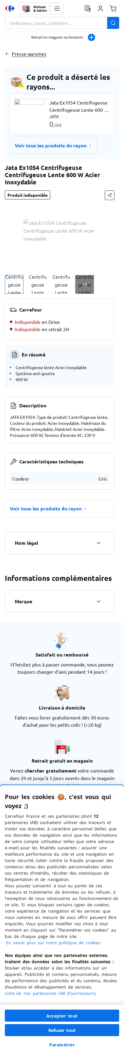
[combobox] (62, 23)
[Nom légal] (98, 543)
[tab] (14, 284)
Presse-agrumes (29, 54)
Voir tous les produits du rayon (50, 145)
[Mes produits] (87, 8)
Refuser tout (62, 1030)
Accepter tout (62, 1016)
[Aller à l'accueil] (10, 8)
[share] (109, 195)
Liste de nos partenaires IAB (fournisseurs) (50, 993)
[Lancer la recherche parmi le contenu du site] (113, 23)
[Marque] (98, 601)
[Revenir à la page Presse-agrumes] (7, 53)
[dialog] (62, 919)
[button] (57, 8)
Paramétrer (62, 1045)
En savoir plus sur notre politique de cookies (53, 942)
